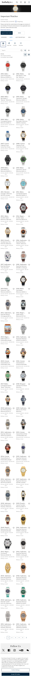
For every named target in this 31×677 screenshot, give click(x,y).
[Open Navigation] (29, 2)
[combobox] (10, 50)
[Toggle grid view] (25, 54)
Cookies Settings (15, 670)
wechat (28, 650)
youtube (21, 650)
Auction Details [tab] (20, 37)
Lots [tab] (11, 37)
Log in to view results (6, 33)
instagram (14, 650)
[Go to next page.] (26, 637)
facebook (9, 650)
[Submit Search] (17, 2)
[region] (15, 665)
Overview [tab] (3, 37)
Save (19, 33)
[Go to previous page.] (4, 637)
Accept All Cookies (15, 674)
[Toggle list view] (28, 54)
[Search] (21, 50)
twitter (3, 650)
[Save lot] (13, 74)
